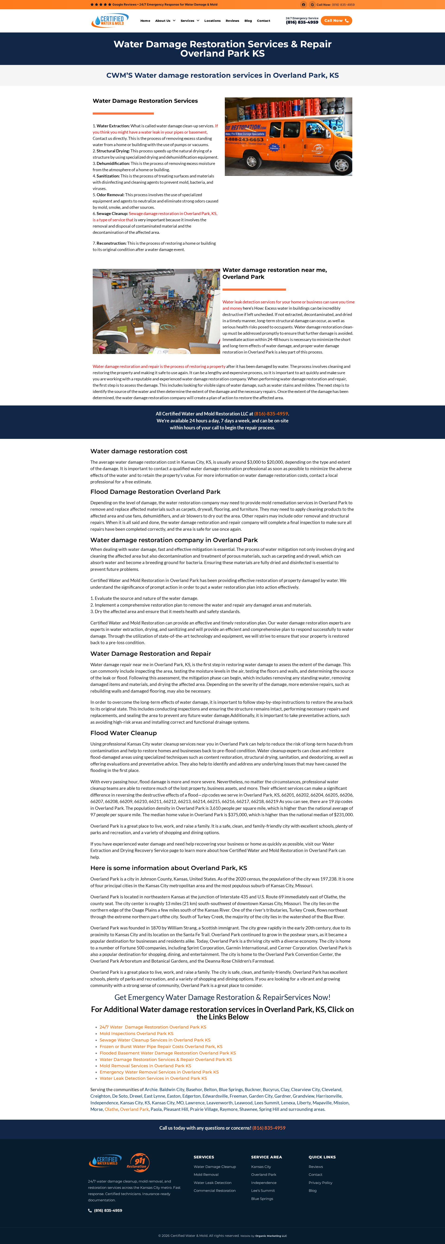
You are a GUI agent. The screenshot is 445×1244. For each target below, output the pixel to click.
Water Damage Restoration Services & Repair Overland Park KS (166, 1059)
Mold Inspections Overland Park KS (136, 1033)
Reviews (232, 21)
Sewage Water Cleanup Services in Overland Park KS (155, 1040)
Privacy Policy (320, 1182)
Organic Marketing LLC (271, 1236)
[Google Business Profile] (312, 4)
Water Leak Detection (213, 1182)
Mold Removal (206, 1174)
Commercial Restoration (215, 1190)
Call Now (333, 20)
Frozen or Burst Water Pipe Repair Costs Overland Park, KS (161, 1046)
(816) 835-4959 (343, 4)
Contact (263, 21)
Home (145, 21)
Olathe (111, 1109)
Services (187, 21)
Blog (248, 21)
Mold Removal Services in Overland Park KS (145, 1065)
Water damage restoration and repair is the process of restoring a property (159, 366)
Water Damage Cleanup (215, 1166)
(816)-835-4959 (271, 413)
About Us (163, 21)
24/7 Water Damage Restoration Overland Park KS (153, 1027)
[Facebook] (303, 4)
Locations (212, 21)
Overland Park (134, 1109)
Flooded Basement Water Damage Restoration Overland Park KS (168, 1053)
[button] (165, 21)
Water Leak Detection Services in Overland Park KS (153, 1078)
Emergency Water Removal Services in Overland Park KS (159, 1072)
